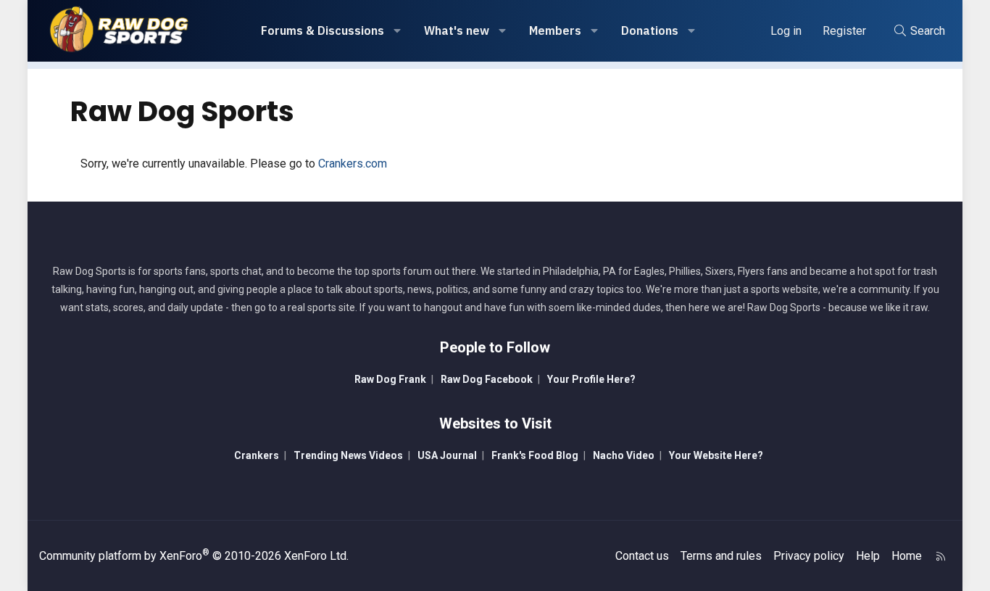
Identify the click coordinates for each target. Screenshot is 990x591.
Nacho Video (623, 455)
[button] (397, 31)
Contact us (642, 556)
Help (868, 556)
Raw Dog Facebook (487, 379)
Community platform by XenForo (194, 556)
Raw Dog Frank (390, 379)
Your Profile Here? (591, 379)
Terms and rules (721, 556)
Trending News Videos (348, 455)
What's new (456, 30)
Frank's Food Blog (534, 455)
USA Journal (447, 455)
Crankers (256, 455)
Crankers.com (352, 163)
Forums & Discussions (322, 30)
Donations (649, 30)
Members (555, 30)
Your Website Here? (716, 455)
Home (906, 556)
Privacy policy (808, 556)
